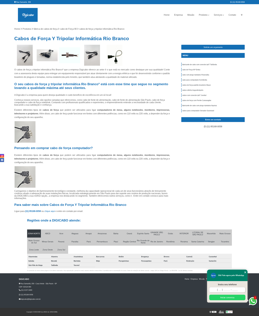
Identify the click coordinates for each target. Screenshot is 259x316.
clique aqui (49, 211)
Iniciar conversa (227, 297)
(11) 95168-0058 (238, 2)
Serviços (218, 15)
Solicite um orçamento (213, 47)
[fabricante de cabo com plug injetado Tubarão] (47, 55)
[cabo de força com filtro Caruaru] (24, 55)
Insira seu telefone (227, 284)
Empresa (178, 15)
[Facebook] (2, 160)
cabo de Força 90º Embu (191, 70)
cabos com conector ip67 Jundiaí (194, 95)
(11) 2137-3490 (26, 290)
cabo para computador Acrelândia (194, 80)
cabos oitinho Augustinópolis (192, 90)
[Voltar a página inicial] (27, 15)
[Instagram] (2, 156)
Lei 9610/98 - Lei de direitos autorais (181, 270)
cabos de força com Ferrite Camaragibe (196, 100)
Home (167, 15)
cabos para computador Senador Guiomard (198, 111)
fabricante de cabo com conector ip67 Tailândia (199, 65)
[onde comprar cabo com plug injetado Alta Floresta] (114, 55)
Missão (190, 15)
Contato (232, 15)
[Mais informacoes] (242, 15)
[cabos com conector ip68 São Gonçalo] (69, 55)
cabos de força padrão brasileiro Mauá (196, 85)
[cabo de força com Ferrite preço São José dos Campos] (92, 55)
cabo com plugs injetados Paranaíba (195, 75)
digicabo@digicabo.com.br (31, 299)
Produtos (203, 15)
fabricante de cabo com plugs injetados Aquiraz (199, 106)
